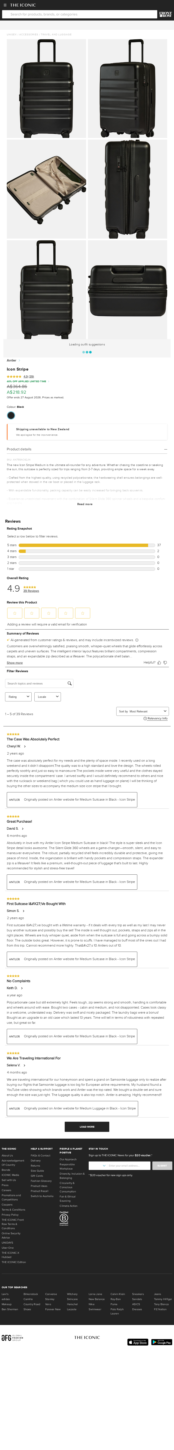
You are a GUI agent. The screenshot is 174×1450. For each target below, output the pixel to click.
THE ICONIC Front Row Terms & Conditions (13, 1224)
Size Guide (37, 1170)
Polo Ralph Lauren (117, 1311)
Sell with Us (9, 1180)
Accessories (28, 34)
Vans (48, 1304)
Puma (114, 1304)
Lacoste (72, 1309)
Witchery (72, 1294)
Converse (51, 1294)
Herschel (72, 1304)
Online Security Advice (11, 1235)
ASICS (136, 1304)
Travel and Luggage (56, 34)
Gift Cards (37, 1175)
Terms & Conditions (13, 1209)
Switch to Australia (42, 1196)
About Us (7, 1155)
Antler (12, 361)
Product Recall (39, 1191)
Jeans (157, 1294)
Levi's (5, 1294)
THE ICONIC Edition (14, 1262)
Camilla (28, 1299)
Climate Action (68, 1205)
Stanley (50, 1299)
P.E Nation (160, 1309)
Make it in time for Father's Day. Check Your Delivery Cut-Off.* (86, 25)
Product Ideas (39, 1186)
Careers (6, 1190)
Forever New (52, 1309)
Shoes (27, 1309)
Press (5, 1185)
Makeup (6, 1304)
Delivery (36, 1160)
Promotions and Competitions (11, 1197)
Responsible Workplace (67, 1166)
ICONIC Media (10, 1175)
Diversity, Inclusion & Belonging (72, 1175)
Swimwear (95, 1309)
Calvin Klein (118, 1294)
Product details (19, 449)
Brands (6, 1169)
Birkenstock (31, 1294)
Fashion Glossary (41, 1180)
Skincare (72, 1299)
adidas (6, 1299)
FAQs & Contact (40, 1155)
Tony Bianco (161, 1304)
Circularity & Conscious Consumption (68, 1187)
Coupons (7, 1204)
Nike (91, 1304)
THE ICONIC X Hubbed (10, 1255)
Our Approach (68, 1159)
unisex (12, 34)
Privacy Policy (10, 1214)
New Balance (97, 1299)
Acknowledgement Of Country (13, 1162)
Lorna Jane (95, 1294)
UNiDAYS (7, 1242)
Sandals (137, 1299)
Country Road (32, 1304)
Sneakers (138, 1294)
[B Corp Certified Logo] (72, 1219)
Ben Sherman (10, 1309)
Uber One (8, 1247)
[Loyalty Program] (165, 14)
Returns (35, 1165)
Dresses (137, 1309)
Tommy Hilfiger (163, 1299)
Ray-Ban (116, 1299)
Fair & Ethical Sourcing (68, 1198)
